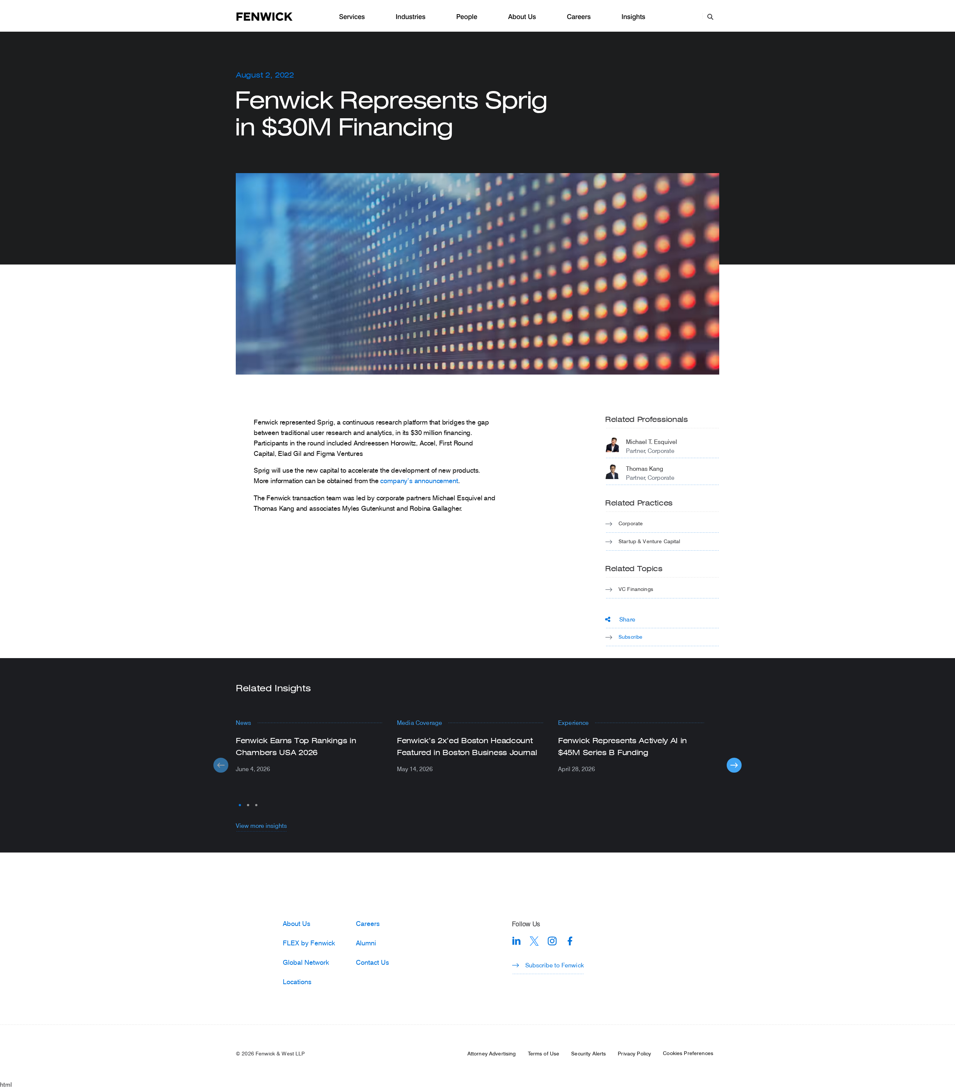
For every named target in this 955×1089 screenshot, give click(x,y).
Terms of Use (544, 1053)
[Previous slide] (220, 765)
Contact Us (372, 962)
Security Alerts (588, 1053)
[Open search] (710, 16)
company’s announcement (419, 480)
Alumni (366, 942)
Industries (411, 17)
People (466, 17)
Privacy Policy (634, 1053)
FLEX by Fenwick (309, 942)
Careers (579, 17)
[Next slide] (734, 765)
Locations (297, 981)
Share (627, 619)
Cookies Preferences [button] (688, 1053)
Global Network (306, 962)
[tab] (240, 805)
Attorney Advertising (491, 1053)
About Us (522, 17)
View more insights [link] (261, 825)
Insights (633, 17)
